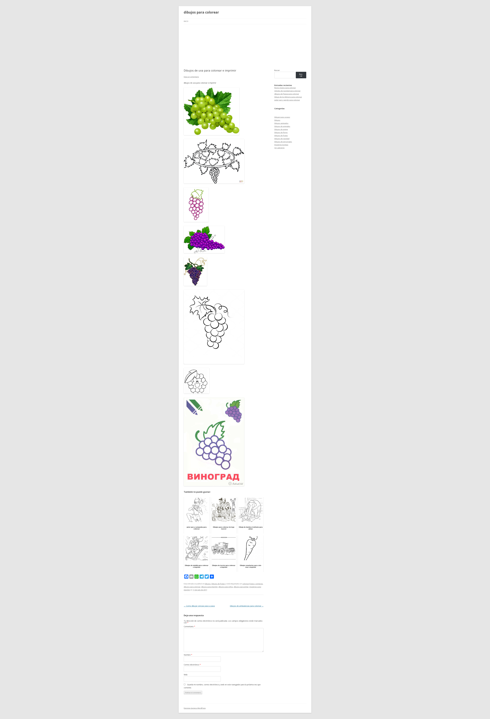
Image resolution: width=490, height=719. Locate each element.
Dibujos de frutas (218, 584)
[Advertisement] (245, 46)
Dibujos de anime (281, 129)
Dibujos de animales (282, 126)
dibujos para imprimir (209, 587)
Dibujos (208, 584)
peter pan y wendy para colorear (287, 100)
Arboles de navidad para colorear (287, 91)
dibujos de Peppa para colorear (286, 94)
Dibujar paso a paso (282, 117)
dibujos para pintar (241, 587)
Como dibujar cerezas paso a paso (199, 606)
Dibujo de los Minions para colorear (288, 97)
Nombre (188, 655)
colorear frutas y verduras (252, 584)
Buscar (277, 70)
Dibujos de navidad (281, 138)
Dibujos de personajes (283, 142)
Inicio (186, 21)
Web (185, 674)
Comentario (189, 626)
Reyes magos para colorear (285, 88)
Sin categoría (279, 148)
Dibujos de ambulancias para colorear (247, 606)
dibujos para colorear (201, 12)
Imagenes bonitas (281, 145)
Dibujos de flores (281, 132)
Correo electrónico (192, 664)
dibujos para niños (225, 587)
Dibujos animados (281, 123)
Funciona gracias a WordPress (195, 708)
